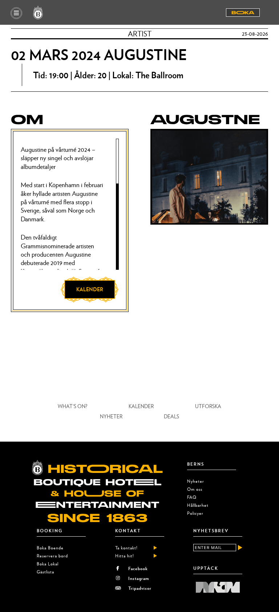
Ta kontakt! (126, 548)
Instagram (138, 578)
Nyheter (111, 416)
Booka (242, 13)
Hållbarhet (198, 505)
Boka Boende (50, 548)
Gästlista (45, 572)
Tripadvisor (139, 588)
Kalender (141, 406)
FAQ (192, 497)
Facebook (138, 568)
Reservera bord (52, 556)
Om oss (194, 489)
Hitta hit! (124, 556)
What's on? (72, 406)
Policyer (195, 513)
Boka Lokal (47, 564)
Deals (171, 416)
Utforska (208, 406)
